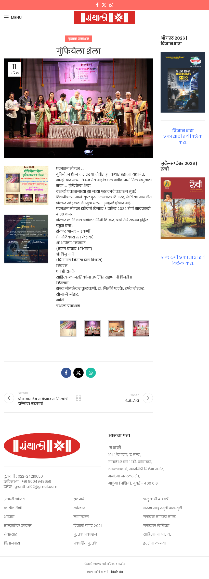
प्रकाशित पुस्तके (85, 543)
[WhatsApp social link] (111, 5)
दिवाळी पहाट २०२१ (87, 525)
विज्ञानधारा (12, 543)
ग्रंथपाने (79, 499)
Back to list (78, 398)
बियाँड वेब (117, 572)
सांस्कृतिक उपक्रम (17, 525)
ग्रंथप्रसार (10, 534)
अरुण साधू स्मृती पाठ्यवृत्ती (162, 508)
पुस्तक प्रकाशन (78, 39)
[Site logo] (104, 17)
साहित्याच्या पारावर (157, 534)
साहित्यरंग (81, 516)
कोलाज (79, 508)
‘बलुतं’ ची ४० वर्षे (155, 499)
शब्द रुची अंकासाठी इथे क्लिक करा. (183, 260)
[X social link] (104, 5)
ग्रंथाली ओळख (14, 499)
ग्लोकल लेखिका (156, 525)
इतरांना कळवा (154, 543)
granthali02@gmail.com (36, 486)
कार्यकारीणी (13, 508)
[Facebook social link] (97, 5)
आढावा (9, 516)
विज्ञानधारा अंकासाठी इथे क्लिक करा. (183, 136)
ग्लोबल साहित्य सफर (159, 516)
